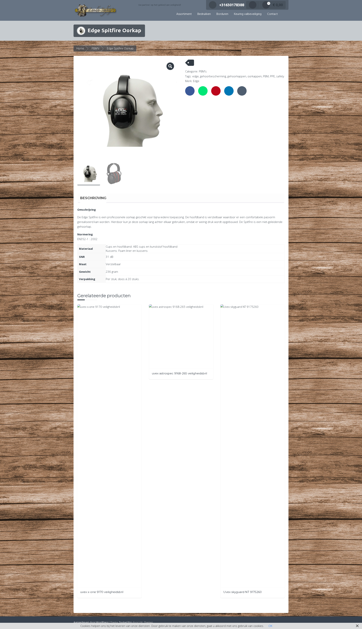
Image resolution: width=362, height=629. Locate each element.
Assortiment (184, 14)
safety (280, 76)
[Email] (242, 91)
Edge (196, 81)
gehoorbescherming (213, 76)
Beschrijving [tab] (93, 198)
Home (80, 48)
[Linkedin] (229, 91)
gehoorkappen (236, 76)
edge (195, 76)
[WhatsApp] (203, 91)
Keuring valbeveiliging (248, 14)
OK (270, 626)
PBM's (95, 48)
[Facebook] (190, 91)
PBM (266, 76)
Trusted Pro (125, 622)
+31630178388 (231, 5)
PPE (272, 76)
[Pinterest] (216, 91)
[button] (284, 14)
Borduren (222, 14)
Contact (272, 14)
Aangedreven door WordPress (91, 622)
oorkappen (255, 76)
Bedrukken (204, 14)
